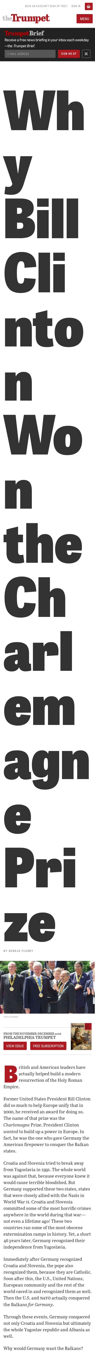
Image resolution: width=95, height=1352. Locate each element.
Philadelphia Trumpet (29, 1037)
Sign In (76, 6)
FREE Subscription (48, 1046)
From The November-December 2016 (32, 1033)
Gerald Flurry (21, 951)
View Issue (15, 1046)
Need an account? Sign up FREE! (46, 6)
